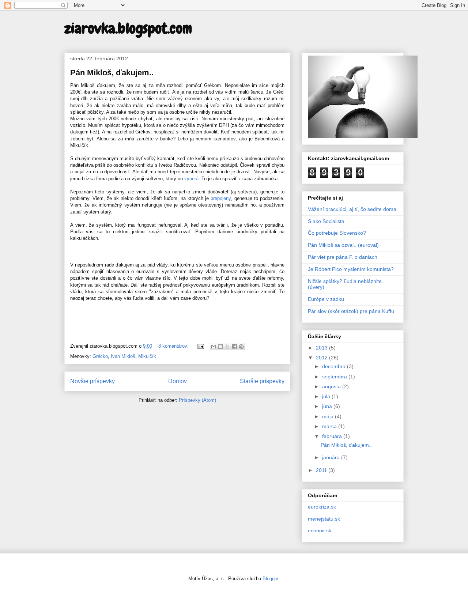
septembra (335, 376)
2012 (322, 357)
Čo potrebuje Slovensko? (337, 233)
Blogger (270, 578)
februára (332, 436)
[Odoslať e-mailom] (213, 346)
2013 (322, 348)
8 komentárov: (174, 346)
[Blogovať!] (220, 346)
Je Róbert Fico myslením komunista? (351, 269)
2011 (322, 470)
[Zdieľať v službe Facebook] (234, 346)
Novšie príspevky (92, 381)
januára (331, 457)
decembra (334, 366)
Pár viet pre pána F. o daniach (342, 257)
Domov (177, 381)
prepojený (221, 198)
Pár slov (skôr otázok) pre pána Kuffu (351, 311)
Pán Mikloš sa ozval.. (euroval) (343, 245)
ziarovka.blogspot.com (128, 28)
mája (328, 416)
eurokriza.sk (322, 507)
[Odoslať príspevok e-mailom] (200, 346)
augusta (332, 386)
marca (330, 426)
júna (327, 406)
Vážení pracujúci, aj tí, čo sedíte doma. (353, 209)
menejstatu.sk (324, 519)
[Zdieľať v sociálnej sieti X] (227, 346)
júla (327, 396)
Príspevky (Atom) (197, 400)
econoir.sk (319, 530)
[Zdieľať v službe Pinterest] (241, 346)
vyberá (191, 178)
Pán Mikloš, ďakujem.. (112, 72)
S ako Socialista (326, 221)
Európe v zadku (326, 299)
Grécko (100, 356)
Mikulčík (147, 356)
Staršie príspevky (262, 381)
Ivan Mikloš (123, 356)
